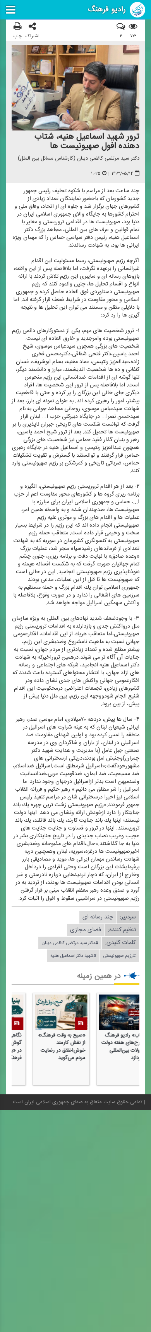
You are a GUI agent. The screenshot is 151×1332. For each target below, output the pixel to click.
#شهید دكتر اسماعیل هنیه (73, 956)
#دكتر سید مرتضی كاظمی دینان (69, 943)
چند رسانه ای (97, 917)
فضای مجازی (85, 930)
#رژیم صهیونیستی (119, 956)
